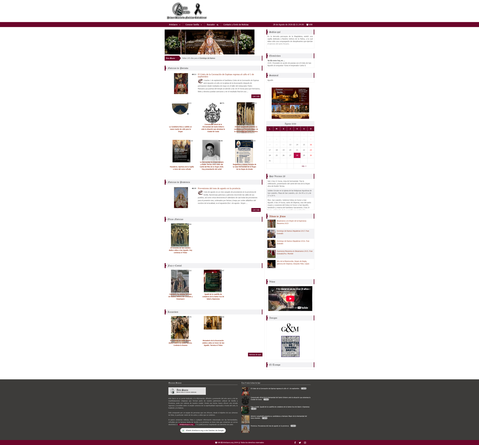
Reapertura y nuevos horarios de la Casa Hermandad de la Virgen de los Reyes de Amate (244, 166)
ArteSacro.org (228, 442)
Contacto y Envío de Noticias (235, 24)
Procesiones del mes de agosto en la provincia (219, 188)
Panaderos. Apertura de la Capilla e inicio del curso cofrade (182, 168)
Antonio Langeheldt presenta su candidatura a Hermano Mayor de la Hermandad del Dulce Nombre (246, 129)
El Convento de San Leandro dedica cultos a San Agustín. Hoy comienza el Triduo (180, 250)
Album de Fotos (277, 216)
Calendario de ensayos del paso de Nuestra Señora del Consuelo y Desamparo (180, 296)
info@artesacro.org (186, 424)
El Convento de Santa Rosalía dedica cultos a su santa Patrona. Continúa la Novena (180, 342)
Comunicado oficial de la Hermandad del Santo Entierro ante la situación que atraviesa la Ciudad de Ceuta (213, 127)
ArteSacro (173, 24)
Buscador (211, 24)
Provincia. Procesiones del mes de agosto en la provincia (273, 426)
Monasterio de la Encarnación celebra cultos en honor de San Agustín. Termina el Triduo (213, 342)
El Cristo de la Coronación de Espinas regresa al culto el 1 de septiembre (226, 75)
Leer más (256, 96)
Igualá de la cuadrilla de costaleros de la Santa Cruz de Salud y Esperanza (213, 296)
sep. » (304, 166)
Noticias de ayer (255, 354)
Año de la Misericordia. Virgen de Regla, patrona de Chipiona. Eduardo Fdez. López (293, 262)
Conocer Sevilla (192, 24)
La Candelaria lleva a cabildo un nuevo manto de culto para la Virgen (180, 129)
